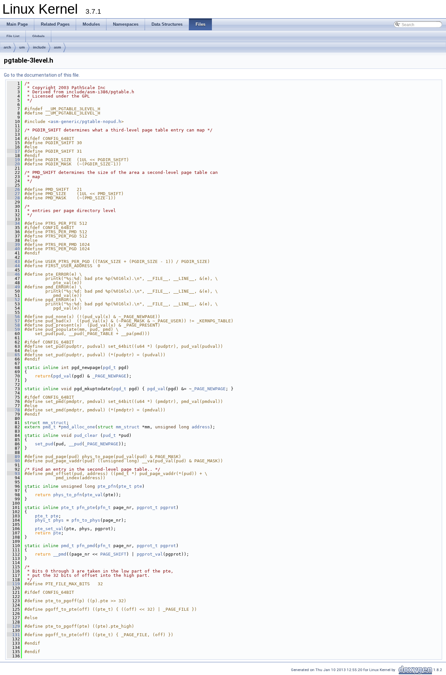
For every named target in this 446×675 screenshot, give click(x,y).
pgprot (168, 507)
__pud (75, 443)
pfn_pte (86, 507)
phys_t (43, 520)
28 (13, 197)
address (201, 426)
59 (13, 329)
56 (13, 316)
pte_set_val (49, 528)
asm (57, 47)
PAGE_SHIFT (113, 554)
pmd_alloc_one (78, 426)
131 (13, 634)
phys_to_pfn (67, 494)
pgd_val (62, 376)
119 (13, 583)
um (22, 47)
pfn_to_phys (86, 520)
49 (13, 286)
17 (13, 151)
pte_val (94, 494)
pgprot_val (150, 554)
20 (13, 163)
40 (13, 248)
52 (13, 299)
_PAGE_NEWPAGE (109, 376)
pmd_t (49, 426)
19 (13, 159)
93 (13, 473)
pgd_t (109, 367)
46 (13, 274)
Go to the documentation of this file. (42, 75)
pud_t (109, 435)
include (39, 47)
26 (13, 189)
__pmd (59, 554)
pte (138, 486)
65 (13, 354)
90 (13, 460)
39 (13, 244)
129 (13, 626)
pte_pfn (107, 486)
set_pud (44, 443)
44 (13, 265)
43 (13, 261)
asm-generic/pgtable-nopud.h (86, 121)
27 (13, 193)
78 (13, 409)
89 (13, 456)
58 (13, 325)
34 (13, 223)
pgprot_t (147, 507)
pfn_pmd (86, 545)
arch (7, 47)
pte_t (125, 486)
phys (58, 520)
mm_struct (54, 422)
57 (13, 320)
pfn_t (104, 507)
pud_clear (86, 435)
